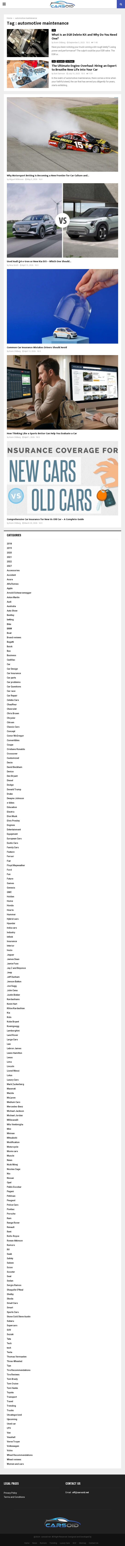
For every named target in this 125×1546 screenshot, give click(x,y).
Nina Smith (13, 265)
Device (10, 771)
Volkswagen (13, 1446)
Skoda (10, 1298)
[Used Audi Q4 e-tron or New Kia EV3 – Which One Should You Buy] (62, 220)
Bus (9, 651)
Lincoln (10, 1066)
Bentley (10, 615)
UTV (9, 1428)
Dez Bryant (12, 776)
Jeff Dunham (13, 977)
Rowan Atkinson (15, 1240)
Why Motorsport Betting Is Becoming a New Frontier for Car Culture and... (48, 176)
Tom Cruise (12, 1383)
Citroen (10, 722)
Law (9, 1044)
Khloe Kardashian (16, 1008)
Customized (13, 758)
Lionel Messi (13, 1071)
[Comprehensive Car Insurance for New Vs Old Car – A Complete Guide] (62, 478)
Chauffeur (12, 704)
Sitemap (82, 1543)
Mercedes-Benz (15, 1106)
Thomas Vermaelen (17, 1356)
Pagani (10, 1191)
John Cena (12, 990)
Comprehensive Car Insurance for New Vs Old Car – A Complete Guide (45, 519)
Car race (11, 691)
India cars (12, 928)
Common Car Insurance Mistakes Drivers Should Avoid (37, 347)
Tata (9, 1339)
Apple (9, 588)
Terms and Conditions (14, 1497)
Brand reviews (14, 637)
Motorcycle (12, 1147)
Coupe (10, 745)
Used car (11, 1423)
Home (10, 901)
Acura (10, 579)
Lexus (10, 1057)
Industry (11, 932)
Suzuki (10, 1334)
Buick (9, 646)
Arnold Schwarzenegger (19, 593)
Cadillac (11, 660)
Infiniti (10, 937)
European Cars (14, 838)
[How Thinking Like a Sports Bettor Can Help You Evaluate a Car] (62, 392)
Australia (11, 606)
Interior (10, 945)
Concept (11, 731)
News (9, 1160)
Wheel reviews (14, 1459)
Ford (9, 870)
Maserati (11, 1088)
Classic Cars (13, 727)
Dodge (10, 785)
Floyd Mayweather (16, 865)
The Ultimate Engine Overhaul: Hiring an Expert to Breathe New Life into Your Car (84, 67)
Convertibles (13, 740)
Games (10, 883)
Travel (10, 1401)
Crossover (12, 753)
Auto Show (12, 610)
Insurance (12, 941)
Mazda (10, 1093)
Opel (9, 1182)
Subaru (10, 1321)
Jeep (9, 972)
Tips (9, 1365)
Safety (10, 1258)
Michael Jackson (15, 1111)
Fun (9, 874)
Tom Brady (12, 1379)
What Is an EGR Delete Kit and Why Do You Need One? (84, 36)
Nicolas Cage (13, 1169)
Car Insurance (14, 673)
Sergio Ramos (14, 1285)
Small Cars (12, 1303)
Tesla (9, 1352)
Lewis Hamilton (14, 1053)
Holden (10, 896)
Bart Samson (59, 74)
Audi (9, 602)
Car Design (12, 669)
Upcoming (12, 1419)
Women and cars (15, 1464)
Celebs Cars (13, 700)
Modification (13, 1142)
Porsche (11, 1213)
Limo (9, 1062)
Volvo (10, 1450)
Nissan (10, 1178)
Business (11, 655)
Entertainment (14, 829)
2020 (9, 552)
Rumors (11, 1245)
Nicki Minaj (12, 1164)
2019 (9, 548)
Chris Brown (13, 713)
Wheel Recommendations (20, 1455)
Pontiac (10, 1209)
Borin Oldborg (59, 42)
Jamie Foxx (12, 963)
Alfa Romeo (13, 584)
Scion (10, 1267)
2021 (9, 557)
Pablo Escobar (14, 1187)
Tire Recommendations (18, 1370)
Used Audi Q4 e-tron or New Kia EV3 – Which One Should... (39, 261)
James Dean (13, 959)
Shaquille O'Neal (15, 1290)
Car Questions (14, 686)
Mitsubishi (12, 1138)
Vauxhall (11, 1437)
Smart (10, 1307)
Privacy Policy (10, 1493)
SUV (9, 1330)
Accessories (13, 570)
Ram (9, 1218)
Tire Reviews (13, 1374)
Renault (10, 1227)
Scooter (11, 1272)
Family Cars (13, 847)
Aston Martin (13, 597)
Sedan (10, 1281)
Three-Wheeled (14, 1361)
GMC (9, 892)
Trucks (10, 1410)
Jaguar (10, 955)
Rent (9, 1231)
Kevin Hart (12, 1004)
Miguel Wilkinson (16, 179)
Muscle (10, 1155)
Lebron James (14, 1048)
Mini (9, 1129)
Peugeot (11, 1200)
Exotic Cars (12, 843)
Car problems (14, 682)
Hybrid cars (13, 919)
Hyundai (11, 923)
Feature (10, 852)
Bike (9, 624)
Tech (9, 1343)
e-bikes (10, 803)
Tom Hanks (12, 1388)
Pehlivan (11, 1196)
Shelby (10, 1294)
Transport (12, 1397)
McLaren (11, 1097)
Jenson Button (14, 981)
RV (8, 1249)
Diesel (10, 780)
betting (10, 619)
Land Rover (12, 1035)
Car (53, 30)
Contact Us (93, 1543)
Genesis (11, 887)
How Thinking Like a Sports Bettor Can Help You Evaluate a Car (42, 433)
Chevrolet (11, 709)
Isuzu (9, 950)
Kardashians (13, 999)
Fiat (9, 861)
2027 (9, 566)
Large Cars (12, 1039)
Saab (9, 1254)
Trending (11, 1406)
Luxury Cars (13, 1080)
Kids (9, 1017)
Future (10, 878)
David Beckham (14, 767)
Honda (10, 905)
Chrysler (11, 718)
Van (9, 1433)
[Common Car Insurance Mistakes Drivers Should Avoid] (62, 306)
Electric (10, 812)
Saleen (10, 1263)
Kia (8, 1013)
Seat (9, 1276)
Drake (10, 794)
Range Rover (13, 1223)
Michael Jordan (15, 1115)
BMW (9, 628)
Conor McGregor (15, 736)
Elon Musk (12, 816)
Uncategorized (14, 1415)
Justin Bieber (13, 995)
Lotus (9, 1075)
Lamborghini (13, 1030)
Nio (8, 1173)
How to (10, 910)
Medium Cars (13, 1102)
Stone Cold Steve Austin (18, 1316)
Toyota (10, 1392)
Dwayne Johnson (15, 798)
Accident (11, 575)
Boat (9, 633)
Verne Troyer (13, 1441)
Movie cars (12, 1151)
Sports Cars (13, 1312)
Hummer (11, 914)
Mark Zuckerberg (15, 1084)
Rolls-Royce (13, 1236)
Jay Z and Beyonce (16, 968)
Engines (11, 825)
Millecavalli (12, 1120)
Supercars (12, 1325)
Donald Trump (14, 789)
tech (9, 1348)
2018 (9, 543)
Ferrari (10, 856)
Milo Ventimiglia (15, 1124)
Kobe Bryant (13, 1021)
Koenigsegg (13, 1026)
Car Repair (70, 61)
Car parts (60, 61)
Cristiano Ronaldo (16, 749)
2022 (9, 561)
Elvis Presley (13, 820)
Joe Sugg (12, 986)
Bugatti (10, 642)
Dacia (9, 762)
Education (12, 807)
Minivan (11, 1133)
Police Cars (12, 1205)
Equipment (12, 834)
